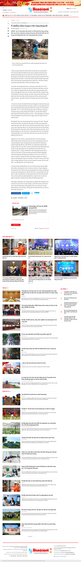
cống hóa (15, 197)
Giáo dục (26, 15)
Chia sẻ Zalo (26, 193)
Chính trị (7, 15)
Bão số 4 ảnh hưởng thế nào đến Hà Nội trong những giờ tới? (70, 312)
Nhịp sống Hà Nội (74, 11)
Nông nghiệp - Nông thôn (52, 15)
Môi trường (24, 336)
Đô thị (14, 15)
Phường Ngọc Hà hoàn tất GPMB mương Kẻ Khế (38, 207)
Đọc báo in (6, 12)
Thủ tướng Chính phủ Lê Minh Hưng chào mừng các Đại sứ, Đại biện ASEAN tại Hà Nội (39, 306)
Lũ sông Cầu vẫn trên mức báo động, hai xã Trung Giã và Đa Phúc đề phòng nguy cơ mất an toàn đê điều (39, 378)
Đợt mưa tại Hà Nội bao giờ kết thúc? (70, 298)
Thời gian (41, 228)
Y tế (30, 15)
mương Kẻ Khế (20, 197)
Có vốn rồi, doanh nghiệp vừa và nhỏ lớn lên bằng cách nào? (65, 278)
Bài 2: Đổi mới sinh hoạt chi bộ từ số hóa (34, 363)
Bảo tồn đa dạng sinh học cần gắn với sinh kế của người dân (39, 509)
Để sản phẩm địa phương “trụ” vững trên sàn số (39, 257)
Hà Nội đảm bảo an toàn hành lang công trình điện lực (14, 257)
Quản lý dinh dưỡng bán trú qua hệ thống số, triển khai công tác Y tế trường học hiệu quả (39, 467)
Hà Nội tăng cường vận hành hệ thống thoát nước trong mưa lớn (39, 349)
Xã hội (22, 15)
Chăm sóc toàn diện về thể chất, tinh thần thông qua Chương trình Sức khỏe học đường (39, 453)
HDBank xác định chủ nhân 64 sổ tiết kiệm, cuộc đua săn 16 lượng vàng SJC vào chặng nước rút (39, 279)
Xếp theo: (36, 228)
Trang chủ (13, 20)
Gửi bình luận (15, 224)
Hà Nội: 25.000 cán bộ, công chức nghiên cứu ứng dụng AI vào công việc (39, 320)
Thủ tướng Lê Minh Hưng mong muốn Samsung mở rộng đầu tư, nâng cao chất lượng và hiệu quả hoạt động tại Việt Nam (13, 279)
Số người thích (46, 228)
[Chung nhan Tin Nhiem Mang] (60, 556)
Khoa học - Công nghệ (63, 15)
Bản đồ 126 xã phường (64, 11)
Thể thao (24, 410)
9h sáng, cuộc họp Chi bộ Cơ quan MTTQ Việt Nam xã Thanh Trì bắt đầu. (36, 366)
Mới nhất (13, 12)
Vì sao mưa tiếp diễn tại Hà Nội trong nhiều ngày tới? (37, 334)
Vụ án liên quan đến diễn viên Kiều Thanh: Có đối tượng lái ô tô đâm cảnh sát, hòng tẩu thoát (70, 318)
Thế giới (39, 15)
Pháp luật (24, 497)
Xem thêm (30, 536)
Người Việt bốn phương (27, 527)
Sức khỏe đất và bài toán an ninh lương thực (34, 394)
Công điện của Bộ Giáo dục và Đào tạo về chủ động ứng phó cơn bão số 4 (70, 293)
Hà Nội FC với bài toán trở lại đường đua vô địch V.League (38, 409)
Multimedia (34, 15)
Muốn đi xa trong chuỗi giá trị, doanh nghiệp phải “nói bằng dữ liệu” (65, 257)
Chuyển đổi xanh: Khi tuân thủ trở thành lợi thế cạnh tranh (38, 437)
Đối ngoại (24, 309)
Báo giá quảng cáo (70, 552)
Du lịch (43, 15)
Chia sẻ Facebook (16, 193)
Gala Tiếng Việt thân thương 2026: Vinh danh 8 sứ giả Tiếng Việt (38, 525)
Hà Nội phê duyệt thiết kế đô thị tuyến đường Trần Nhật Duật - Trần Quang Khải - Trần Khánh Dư (70, 305)
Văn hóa (19, 15)
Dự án (26, 197)
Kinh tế (11, 15)
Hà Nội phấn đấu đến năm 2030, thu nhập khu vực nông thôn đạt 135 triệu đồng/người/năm (39, 424)
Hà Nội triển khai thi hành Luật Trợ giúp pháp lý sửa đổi (37, 495)
